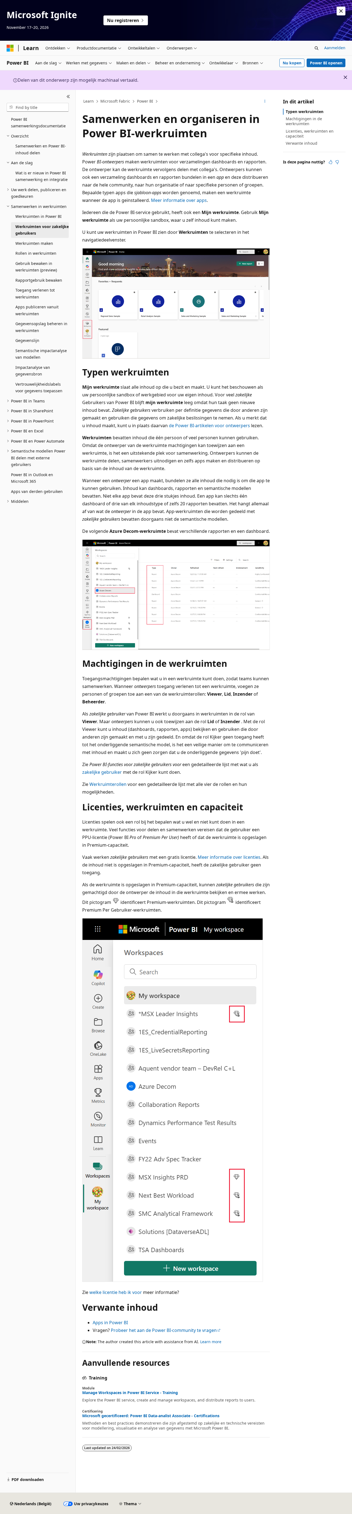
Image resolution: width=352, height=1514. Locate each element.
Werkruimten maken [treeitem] (34, 243)
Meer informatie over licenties (229, 857)
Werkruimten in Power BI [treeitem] (38, 216)
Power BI (145, 101)
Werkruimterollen (108, 784)
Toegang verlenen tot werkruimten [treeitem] (35, 293)
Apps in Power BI (110, 1323)
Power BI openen (326, 62)
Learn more (210, 1341)
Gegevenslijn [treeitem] (27, 340)
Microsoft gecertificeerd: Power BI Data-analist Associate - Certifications (150, 1415)
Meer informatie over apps (179, 200)
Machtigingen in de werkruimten (304, 121)
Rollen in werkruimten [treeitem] (35, 253)
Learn (88, 101)
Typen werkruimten (304, 111)
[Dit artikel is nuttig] (330, 162)
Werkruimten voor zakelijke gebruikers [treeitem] (42, 230)
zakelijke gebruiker (102, 772)
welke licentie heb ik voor (115, 1292)
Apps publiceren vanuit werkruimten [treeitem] (37, 310)
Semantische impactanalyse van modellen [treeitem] (41, 354)
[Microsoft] (10, 48)
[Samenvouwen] (68, 96)
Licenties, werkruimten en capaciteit (310, 133)
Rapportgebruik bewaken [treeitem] (38, 280)
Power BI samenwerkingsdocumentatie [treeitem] (38, 123)
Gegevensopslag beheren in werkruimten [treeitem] (41, 327)
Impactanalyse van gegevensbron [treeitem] (32, 371)
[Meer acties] (265, 101)
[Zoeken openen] (316, 48)
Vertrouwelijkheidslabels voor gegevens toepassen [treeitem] (38, 388)
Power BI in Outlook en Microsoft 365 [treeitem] (32, 478)
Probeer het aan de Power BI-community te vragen (164, 1330)
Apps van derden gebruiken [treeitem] (37, 491)
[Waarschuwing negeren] (341, 11)
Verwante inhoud (301, 143)
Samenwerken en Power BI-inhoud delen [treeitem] (40, 149)
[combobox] (38, 107)
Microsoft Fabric (115, 101)
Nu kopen (292, 62)
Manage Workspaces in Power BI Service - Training (130, 1392)
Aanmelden (334, 47)
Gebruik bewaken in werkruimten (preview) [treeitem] (36, 267)
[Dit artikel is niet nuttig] (337, 162)
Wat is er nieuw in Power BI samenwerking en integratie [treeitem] (41, 176)
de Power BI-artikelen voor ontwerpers (209, 426)
